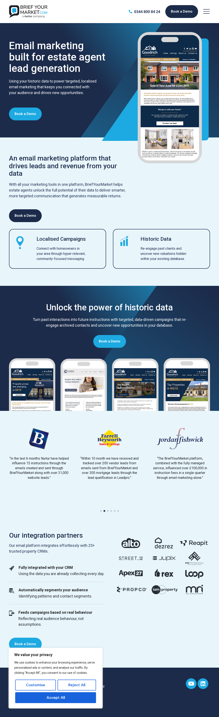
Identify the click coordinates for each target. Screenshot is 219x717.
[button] (101, 511)
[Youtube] (191, 683)
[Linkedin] (203, 683)
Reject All (76, 685)
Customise (35, 685)
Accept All (55, 697)
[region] (56, 678)
